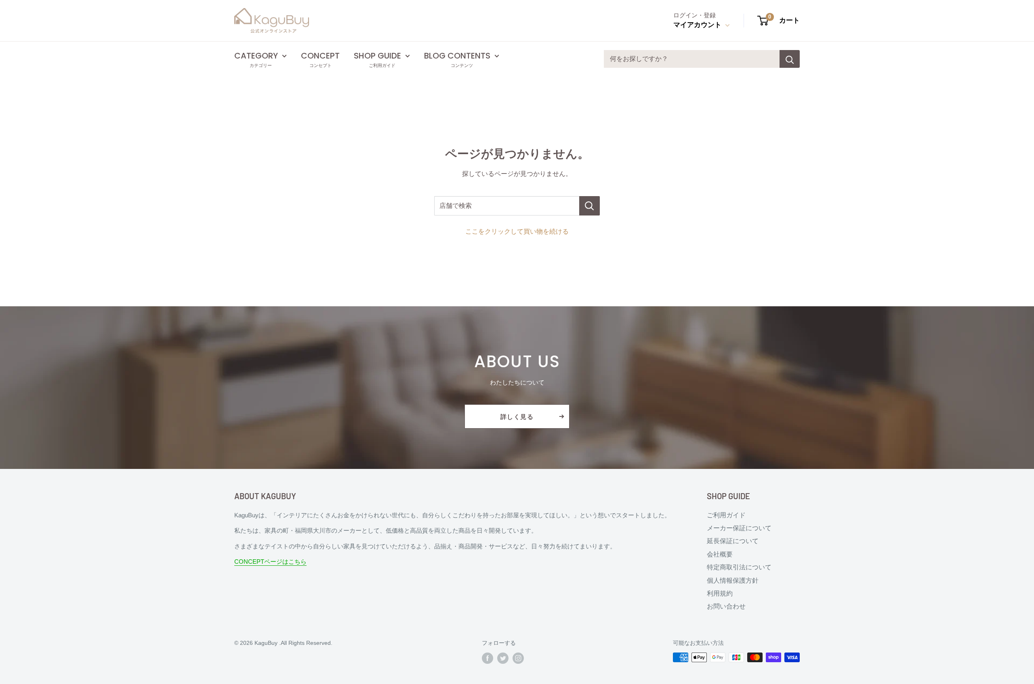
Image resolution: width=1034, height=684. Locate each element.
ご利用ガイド (726, 515)
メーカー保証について (739, 528)
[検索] (790, 59)
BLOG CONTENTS (457, 55)
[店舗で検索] (589, 205)
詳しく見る (517, 416)
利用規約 (720, 593)
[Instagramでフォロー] (518, 658)
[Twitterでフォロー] (503, 658)
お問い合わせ (726, 606)
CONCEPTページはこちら (270, 561)
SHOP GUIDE (377, 55)
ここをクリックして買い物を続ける (517, 231)
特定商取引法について (739, 567)
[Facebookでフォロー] (487, 658)
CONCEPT (320, 55)
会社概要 (720, 554)
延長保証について (733, 541)
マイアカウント (698, 25)
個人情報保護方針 (733, 580)
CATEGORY (256, 55)
